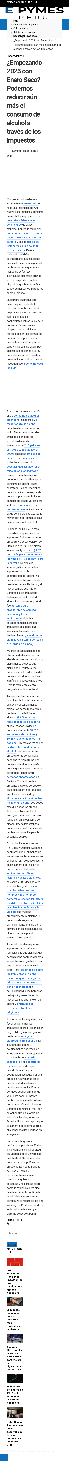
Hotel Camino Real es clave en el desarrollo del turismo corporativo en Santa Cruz (15, 1433)
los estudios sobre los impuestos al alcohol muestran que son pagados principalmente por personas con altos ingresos (25, 978)
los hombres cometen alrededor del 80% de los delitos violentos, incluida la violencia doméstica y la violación (25, 903)
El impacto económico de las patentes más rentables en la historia (14, 1319)
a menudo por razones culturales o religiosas (20, 1008)
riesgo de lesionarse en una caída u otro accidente (23, 246)
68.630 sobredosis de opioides (22, 732)
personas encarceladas (21, 777)
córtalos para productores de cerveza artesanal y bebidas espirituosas (21, 612)
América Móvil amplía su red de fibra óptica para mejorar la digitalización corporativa (15, 1358)
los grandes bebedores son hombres (22, 890)
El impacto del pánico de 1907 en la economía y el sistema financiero (15, 1394)
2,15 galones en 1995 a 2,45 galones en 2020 (23, 449)
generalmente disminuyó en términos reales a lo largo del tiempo (25, 639)
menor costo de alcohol (21, 424)
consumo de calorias (20, 233)
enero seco (30, 203)
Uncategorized (15, 56)
